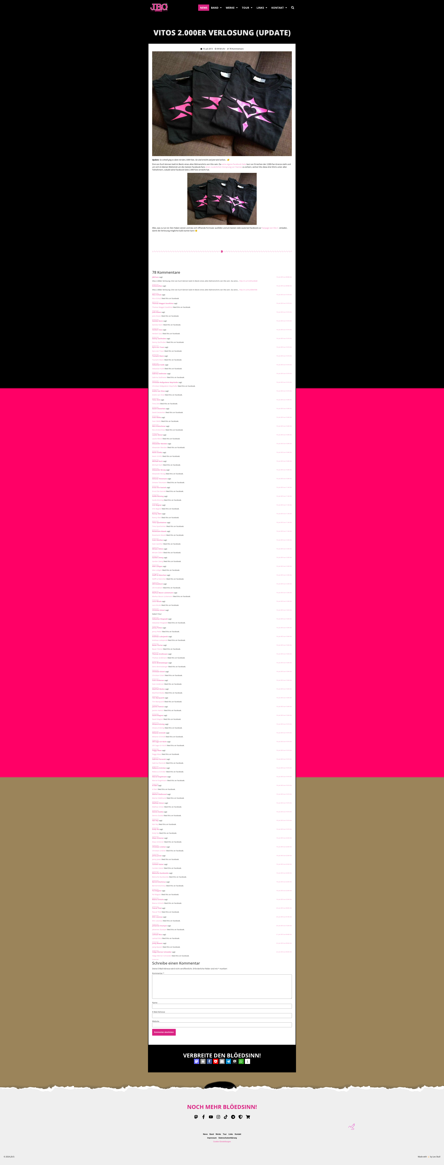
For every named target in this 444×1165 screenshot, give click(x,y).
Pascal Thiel (156, 908)
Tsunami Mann (158, 356)
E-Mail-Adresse (158, 1012)
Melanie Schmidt (158, 733)
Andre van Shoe (158, 391)
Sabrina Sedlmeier (159, 373)
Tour (245, 7)
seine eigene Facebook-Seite (234, 164)
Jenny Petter (157, 628)
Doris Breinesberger (160, 663)
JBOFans (155, 277)
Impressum (212, 1138)
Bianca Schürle (158, 899)
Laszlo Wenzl (157, 435)
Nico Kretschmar (158, 426)
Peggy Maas (157, 750)
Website (155, 1021)
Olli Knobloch (157, 584)
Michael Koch (157, 461)
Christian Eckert (158, 610)
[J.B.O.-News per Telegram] (233, 1117)
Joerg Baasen (157, 943)
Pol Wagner (156, 891)
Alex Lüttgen (157, 566)
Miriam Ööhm (157, 549)
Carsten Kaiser (158, 864)
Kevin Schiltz (157, 452)
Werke (230, 7)
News (203, 7)
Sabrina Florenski (159, 759)
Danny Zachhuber (159, 338)
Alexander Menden (159, 444)
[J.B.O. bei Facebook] (203, 1117)
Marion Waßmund (159, 794)
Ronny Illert (157, 514)
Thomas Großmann (160, 654)
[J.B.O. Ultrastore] (248, 1117)
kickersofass (157, 286)
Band (214, 7)
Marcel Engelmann (159, 777)
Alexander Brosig (159, 470)
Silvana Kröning (158, 724)
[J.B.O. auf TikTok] (226, 1117)
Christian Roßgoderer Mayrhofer (165, 382)
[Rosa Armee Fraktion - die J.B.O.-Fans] (240, 1117)
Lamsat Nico (157, 934)
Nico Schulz (156, 295)
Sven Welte (156, 417)
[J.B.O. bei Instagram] (218, 1117)
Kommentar (158, 973)
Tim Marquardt (158, 698)
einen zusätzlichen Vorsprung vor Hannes (223, 167)
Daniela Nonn (157, 321)
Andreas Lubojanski (160, 636)
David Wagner (157, 715)
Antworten (155, 284)
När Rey (155, 820)
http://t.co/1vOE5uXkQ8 (248, 281)
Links (260, 7)
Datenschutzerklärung (228, 1138)
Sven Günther (157, 540)
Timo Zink (156, 400)
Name (154, 1003)
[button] (292, 7)
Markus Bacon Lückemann (162, 593)
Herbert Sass (157, 330)
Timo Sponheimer (159, 522)
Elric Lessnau (157, 917)
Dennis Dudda (157, 812)
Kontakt (277, 7)
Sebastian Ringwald (160, 619)
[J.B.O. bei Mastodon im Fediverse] (196, 1117)
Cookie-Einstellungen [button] (222, 1141)
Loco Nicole (156, 601)
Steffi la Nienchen (159, 575)
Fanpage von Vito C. (270, 228)
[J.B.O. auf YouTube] (211, 1117)
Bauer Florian (157, 645)
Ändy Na (155, 829)
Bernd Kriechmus (159, 882)
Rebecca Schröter (159, 768)
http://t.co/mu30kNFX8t (248, 290)
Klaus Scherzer (158, 838)
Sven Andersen (158, 680)
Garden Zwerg (157, 557)
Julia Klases (156, 312)
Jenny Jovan (157, 856)
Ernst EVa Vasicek (159, 487)
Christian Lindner (159, 847)
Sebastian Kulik (158, 365)
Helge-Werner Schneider (161, 952)
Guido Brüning (158, 496)
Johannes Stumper (159, 926)
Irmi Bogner (157, 505)
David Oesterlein (158, 408)
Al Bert (155, 785)
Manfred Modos (158, 689)
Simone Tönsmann (159, 479)
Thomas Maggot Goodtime (162, 303)
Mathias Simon (158, 803)
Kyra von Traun (158, 347)
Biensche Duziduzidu (160, 873)
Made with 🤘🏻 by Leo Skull (429, 1156)
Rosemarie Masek (159, 531)
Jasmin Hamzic (158, 706)
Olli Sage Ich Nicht (159, 742)
